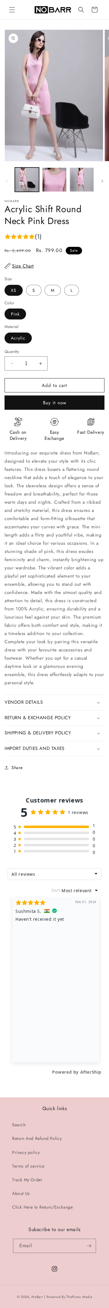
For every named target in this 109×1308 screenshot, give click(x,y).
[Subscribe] (89, 1246)
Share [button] (17, 767)
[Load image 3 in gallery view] (82, 179)
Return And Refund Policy (37, 1138)
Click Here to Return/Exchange (42, 1207)
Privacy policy (26, 1152)
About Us (21, 1193)
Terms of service (28, 1166)
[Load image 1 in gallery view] (27, 179)
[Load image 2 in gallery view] (54, 179)
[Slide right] (102, 181)
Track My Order (27, 1180)
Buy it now (54, 402)
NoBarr (37, 1296)
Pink (15, 314)
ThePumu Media (79, 1296)
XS (13, 290)
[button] (12, 9)
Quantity (12, 351)
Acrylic (18, 338)
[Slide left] (6, 181)
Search (19, 1125)
